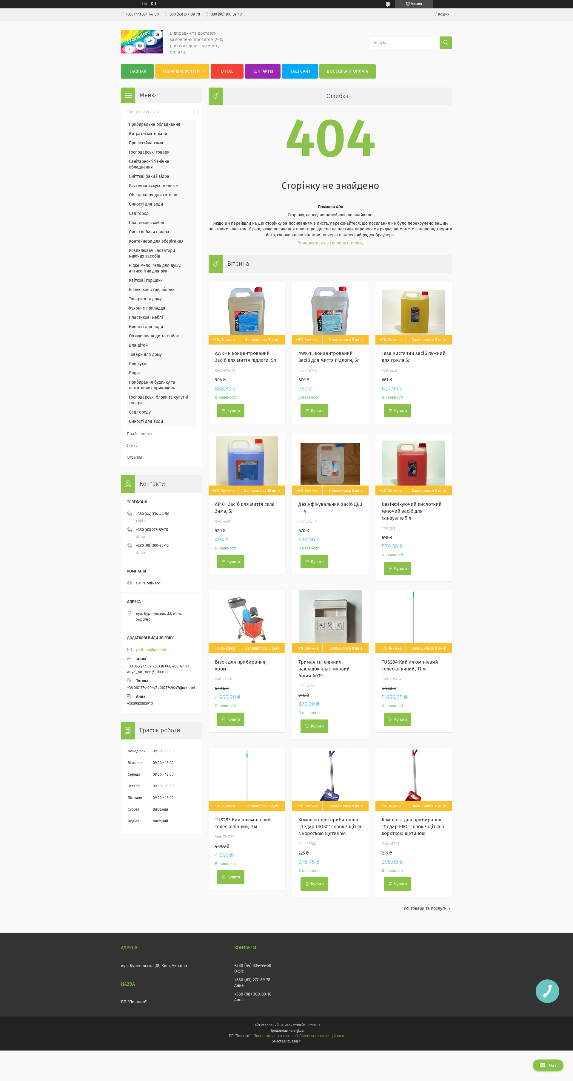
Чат (552, 1065)
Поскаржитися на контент (275, 1036)
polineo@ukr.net (151, 650)
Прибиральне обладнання (154, 125)
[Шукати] (446, 42)
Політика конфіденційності (321, 1036)
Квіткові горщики (146, 280)
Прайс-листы (139, 434)
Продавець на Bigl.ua (286, 1031)
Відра (134, 373)
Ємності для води (146, 204)
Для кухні (138, 364)
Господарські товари (149, 152)
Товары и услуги (181, 71)
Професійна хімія (146, 143)
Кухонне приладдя (147, 308)
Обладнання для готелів (153, 195)
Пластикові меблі (146, 318)
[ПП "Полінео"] (142, 52)
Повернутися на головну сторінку (330, 243)
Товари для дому (145, 299)
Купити (233, 410)
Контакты (262, 71)
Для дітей (138, 345)
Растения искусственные (153, 186)
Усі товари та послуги (425, 909)
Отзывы (134, 457)
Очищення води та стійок (154, 336)
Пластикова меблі (146, 223)
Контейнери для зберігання (156, 241)
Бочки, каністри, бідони (152, 290)
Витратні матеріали (148, 134)
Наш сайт (299, 71)
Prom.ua (313, 1025)
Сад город (139, 214)
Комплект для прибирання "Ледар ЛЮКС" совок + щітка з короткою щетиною (329, 826)
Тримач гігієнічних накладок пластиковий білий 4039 (324, 669)
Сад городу (140, 412)
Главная (137, 71)
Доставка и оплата (347, 71)
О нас (227, 71)
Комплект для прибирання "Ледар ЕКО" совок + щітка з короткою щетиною (413, 826)
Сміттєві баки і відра (149, 176)
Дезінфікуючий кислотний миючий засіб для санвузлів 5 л (412, 511)
